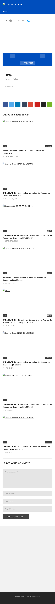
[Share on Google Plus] (30, 104)
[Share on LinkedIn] (17, 104)
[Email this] (49, 104)
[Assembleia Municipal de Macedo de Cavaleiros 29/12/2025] (27, 134)
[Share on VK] (43, 104)
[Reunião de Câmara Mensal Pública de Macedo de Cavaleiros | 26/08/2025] (27, 261)
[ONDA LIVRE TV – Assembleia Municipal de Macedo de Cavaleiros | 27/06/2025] (27, 345)
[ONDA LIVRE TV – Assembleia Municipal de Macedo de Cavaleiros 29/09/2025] (27, 176)
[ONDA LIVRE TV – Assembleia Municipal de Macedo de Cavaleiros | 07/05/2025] (27, 430)
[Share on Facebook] (5, 104)
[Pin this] (37, 104)
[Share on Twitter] (11, 104)
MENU (5, 12)
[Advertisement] (27, 557)
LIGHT (5, 21)
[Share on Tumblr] (24, 104)
